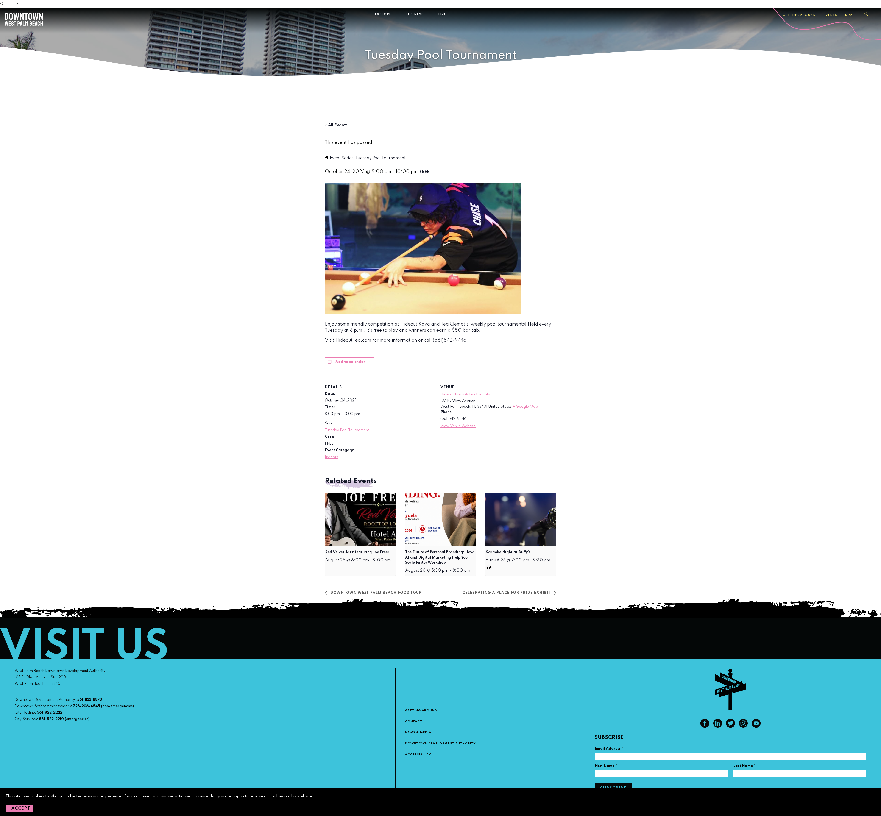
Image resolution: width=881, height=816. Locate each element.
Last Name (744, 766)
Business (415, 14)
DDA (849, 15)
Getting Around (799, 15)
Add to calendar (350, 362)
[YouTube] (756, 726)
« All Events (336, 125)
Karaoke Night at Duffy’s (507, 552)
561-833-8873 (89, 700)
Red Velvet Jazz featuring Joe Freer (357, 552)
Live (442, 14)
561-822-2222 (49, 713)
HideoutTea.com (353, 340)
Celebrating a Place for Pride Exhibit (507, 593)
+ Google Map (525, 407)
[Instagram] (743, 726)
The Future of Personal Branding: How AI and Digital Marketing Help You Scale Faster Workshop (439, 558)
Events (830, 15)
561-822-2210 (51, 719)
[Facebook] (704, 726)
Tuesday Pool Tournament (347, 430)
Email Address (609, 749)
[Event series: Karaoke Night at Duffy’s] (489, 567)
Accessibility (418, 754)
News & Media (418, 732)
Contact (413, 721)
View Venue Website (458, 426)
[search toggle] (867, 14)
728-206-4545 (86, 706)
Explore (383, 14)
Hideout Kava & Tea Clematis (465, 394)
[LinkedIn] (717, 726)
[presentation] (360, 519)
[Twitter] (730, 726)
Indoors (331, 457)
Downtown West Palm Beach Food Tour (375, 593)
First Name (606, 766)
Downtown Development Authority (440, 743)
